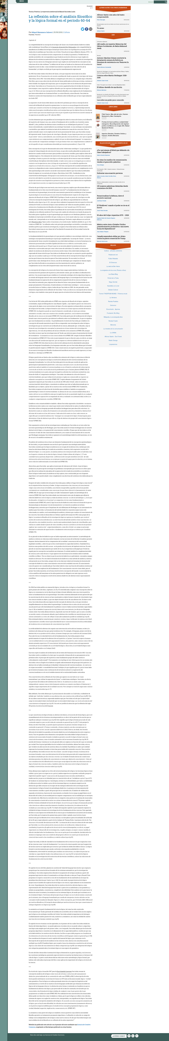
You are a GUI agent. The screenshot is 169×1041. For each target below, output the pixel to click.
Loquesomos (113, 344)
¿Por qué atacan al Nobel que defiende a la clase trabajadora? (113, 151)
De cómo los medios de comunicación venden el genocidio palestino (112, 161)
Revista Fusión (113, 321)
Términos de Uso (70, 1035)
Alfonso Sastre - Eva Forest (113, 336)
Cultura (66, 32)
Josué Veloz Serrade (102, 210)
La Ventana (113, 297)
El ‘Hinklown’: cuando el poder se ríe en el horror (113, 206)
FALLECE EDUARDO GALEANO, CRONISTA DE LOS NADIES (113, 143)
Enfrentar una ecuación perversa (110, 173)
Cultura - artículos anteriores (113, 251)
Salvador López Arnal (102, 80)
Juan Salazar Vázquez (102, 231)
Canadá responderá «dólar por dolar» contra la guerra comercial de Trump (111, 237)
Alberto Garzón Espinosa (103, 155)
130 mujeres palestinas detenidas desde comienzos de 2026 (112, 187)
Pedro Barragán (101, 19)
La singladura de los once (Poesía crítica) (113, 270)
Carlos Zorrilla (108, 176)
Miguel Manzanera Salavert (42, 32)
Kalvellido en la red (113, 286)
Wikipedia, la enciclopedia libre (113, 317)
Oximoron (113, 305)
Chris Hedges (100, 165)
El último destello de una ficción (109, 87)
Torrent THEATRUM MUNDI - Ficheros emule (113, 294)
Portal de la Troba (113, 278)
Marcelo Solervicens (102, 241)
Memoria (113, 325)
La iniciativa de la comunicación (113, 329)
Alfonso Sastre (101, 31)
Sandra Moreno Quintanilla (104, 67)
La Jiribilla (113, 333)
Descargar (104, 118)
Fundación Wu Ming (113, 313)
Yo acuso (100, 28)
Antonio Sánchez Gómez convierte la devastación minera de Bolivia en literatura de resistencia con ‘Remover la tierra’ (113, 61)
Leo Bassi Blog (113, 274)
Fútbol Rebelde (113, 258)
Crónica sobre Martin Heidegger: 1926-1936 (112, 76)
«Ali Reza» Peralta (101, 200)
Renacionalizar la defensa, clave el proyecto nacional (110, 197)
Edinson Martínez (101, 90)
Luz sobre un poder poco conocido (110, 100)
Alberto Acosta (101, 176)
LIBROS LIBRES (113, 106)
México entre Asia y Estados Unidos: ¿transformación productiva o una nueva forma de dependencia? (113, 226)
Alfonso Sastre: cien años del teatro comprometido (111, 16)
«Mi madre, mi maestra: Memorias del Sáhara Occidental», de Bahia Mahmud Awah (112, 46)
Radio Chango (113, 340)
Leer (113, 35)
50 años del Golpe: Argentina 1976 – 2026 (113, 215)
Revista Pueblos (113, 301)
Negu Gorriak (113, 282)
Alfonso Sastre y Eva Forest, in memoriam (113, 7)
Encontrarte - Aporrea (113, 309)
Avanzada (150, 2)
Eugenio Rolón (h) (101, 218)
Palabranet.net (113, 255)
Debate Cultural (113, 290)
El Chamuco (113, 262)
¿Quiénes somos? (118, 1036)
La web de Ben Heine (113, 266)
